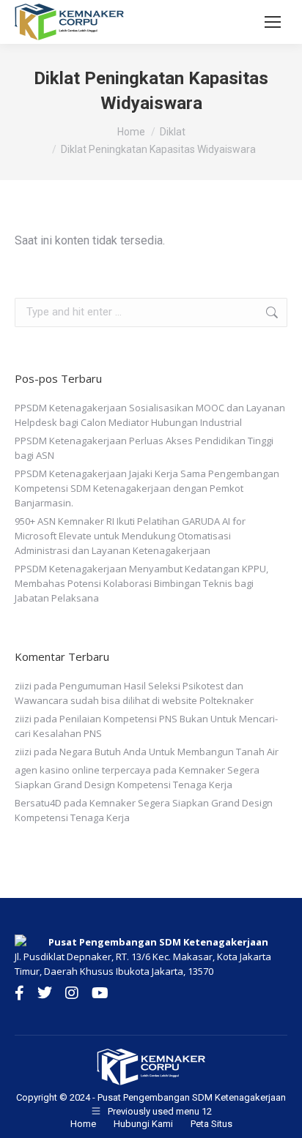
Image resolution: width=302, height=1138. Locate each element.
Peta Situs (211, 1123)
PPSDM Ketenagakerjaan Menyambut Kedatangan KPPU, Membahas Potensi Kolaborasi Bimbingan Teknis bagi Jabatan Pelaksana (141, 583)
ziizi (23, 685)
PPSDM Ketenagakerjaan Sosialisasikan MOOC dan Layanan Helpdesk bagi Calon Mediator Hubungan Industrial (150, 415)
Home (83, 1123)
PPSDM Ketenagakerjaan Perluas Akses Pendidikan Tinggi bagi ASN (144, 448)
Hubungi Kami (143, 1123)
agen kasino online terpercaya (83, 769)
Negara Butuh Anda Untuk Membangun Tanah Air (169, 751)
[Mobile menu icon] (272, 22)
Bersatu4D (38, 802)
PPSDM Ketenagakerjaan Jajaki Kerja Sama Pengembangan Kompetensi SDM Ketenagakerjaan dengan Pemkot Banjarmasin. (147, 488)
